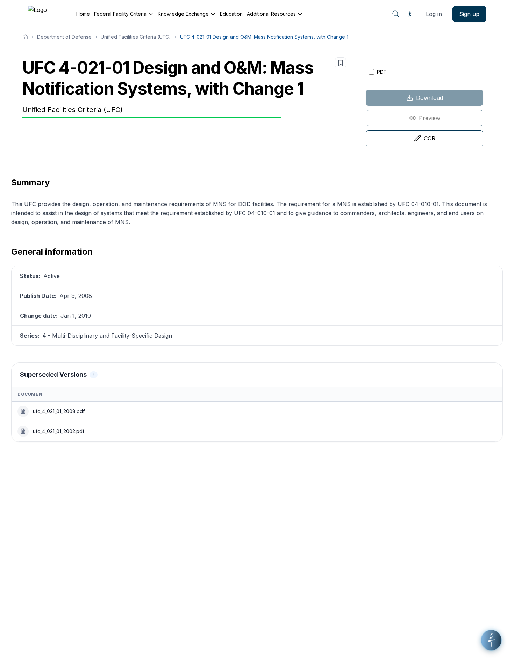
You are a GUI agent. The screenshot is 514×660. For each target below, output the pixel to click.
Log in (434, 13)
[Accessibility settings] (410, 14)
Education (231, 14)
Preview (429, 118)
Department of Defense (64, 37)
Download (429, 97)
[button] (491, 640)
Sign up (469, 13)
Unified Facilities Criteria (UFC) (136, 37)
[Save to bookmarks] (340, 62)
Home (83, 14)
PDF (381, 72)
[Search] (396, 14)
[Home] (25, 37)
